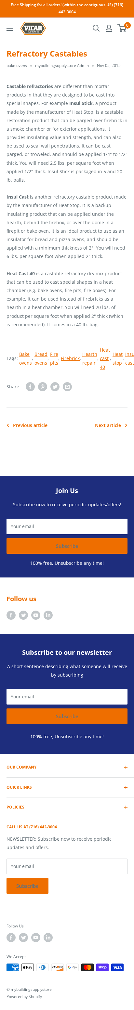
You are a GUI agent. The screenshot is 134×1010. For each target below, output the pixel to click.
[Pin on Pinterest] (42, 386)
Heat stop (118, 358)
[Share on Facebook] (30, 386)
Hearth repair (89, 358)
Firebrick (70, 358)
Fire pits (54, 358)
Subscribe (67, 546)
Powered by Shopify (24, 996)
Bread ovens (40, 358)
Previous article (30, 425)
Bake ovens (25, 358)
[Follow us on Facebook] (11, 615)
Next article (108, 425)
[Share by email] (67, 386)
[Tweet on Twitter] (55, 386)
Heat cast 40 (105, 358)
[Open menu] (10, 28)
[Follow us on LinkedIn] (48, 615)
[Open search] (96, 28)
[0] (122, 28)
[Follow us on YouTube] (35, 615)
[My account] (109, 28)
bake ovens (17, 65)
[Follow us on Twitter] (23, 615)
